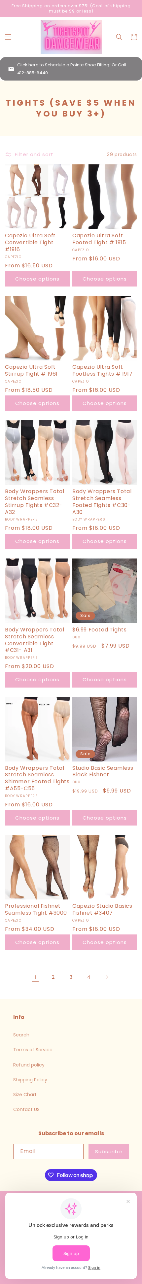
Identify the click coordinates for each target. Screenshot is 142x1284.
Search (21, 1034)
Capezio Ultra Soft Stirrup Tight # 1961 (31, 371)
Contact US (26, 1109)
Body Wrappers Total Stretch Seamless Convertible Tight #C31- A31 (34, 640)
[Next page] (106, 977)
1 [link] (35, 977)
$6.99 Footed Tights (99, 629)
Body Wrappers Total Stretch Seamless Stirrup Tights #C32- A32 (34, 502)
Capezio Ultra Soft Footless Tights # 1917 (102, 371)
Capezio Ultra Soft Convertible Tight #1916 (30, 242)
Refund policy (29, 1065)
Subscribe (108, 1151)
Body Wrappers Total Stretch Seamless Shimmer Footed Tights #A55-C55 (37, 778)
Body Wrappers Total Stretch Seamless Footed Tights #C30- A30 (101, 502)
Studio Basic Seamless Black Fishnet (102, 772)
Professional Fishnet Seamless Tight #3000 (36, 910)
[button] (8, 37)
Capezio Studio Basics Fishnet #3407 (102, 910)
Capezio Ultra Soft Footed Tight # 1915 (99, 239)
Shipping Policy (30, 1079)
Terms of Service (33, 1049)
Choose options (37, 278)
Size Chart (25, 1094)
